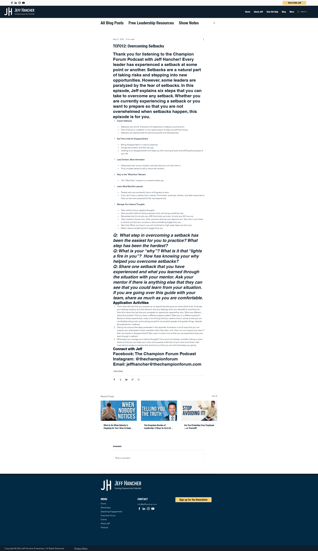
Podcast (104, 527)
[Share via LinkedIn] (126, 379)
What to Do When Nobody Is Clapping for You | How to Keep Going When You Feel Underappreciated (117, 426)
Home (103, 503)
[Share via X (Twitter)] (120, 379)
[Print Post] (138, 379)
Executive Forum (108, 515)
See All (214, 396)
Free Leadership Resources (151, 22)
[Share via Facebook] (114, 379)
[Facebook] (139, 508)
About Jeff (105, 523)
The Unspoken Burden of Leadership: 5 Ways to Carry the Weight (158, 426)
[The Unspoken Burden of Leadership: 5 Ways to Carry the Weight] (159, 411)
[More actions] (203, 39)
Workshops (106, 507)
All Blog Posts (112, 22)
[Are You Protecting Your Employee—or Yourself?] (199, 411)
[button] (272, 12)
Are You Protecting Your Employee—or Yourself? (199, 426)
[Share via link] (132, 379)
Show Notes (189, 22)
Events (104, 519)
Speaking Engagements (111, 511)
